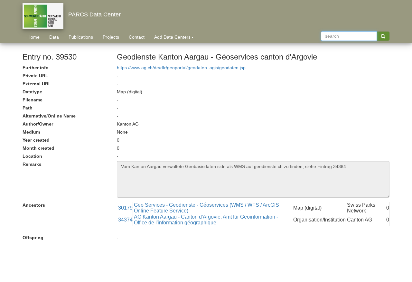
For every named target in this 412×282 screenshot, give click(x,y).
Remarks (32, 164)
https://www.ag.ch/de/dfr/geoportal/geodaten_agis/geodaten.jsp (181, 67)
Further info (36, 67)
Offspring (33, 237)
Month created (38, 148)
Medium (31, 132)
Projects (111, 37)
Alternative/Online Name (49, 115)
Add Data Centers (172, 37)
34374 (125, 219)
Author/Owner (38, 124)
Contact (137, 37)
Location (32, 156)
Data (54, 37)
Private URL (35, 75)
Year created (36, 140)
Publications (81, 37)
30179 (125, 208)
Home (33, 37)
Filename (32, 99)
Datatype (32, 91)
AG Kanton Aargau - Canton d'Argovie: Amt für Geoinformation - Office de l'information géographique (206, 219)
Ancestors (34, 205)
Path (28, 107)
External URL (37, 83)
